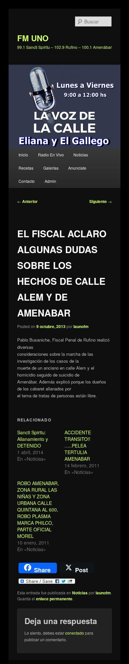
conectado (74, 633)
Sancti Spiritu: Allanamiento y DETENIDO (32, 439)
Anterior (27, 201)
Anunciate (77, 168)
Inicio (23, 154)
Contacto (27, 181)
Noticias (80, 154)
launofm (81, 326)
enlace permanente (54, 599)
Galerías (51, 168)
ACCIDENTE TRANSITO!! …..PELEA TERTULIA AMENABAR (77, 445)
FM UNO (33, 38)
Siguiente (100, 201)
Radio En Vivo (51, 154)
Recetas (26, 168)
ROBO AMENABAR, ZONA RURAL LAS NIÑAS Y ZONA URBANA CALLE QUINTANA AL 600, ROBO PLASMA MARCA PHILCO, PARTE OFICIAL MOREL (38, 509)
